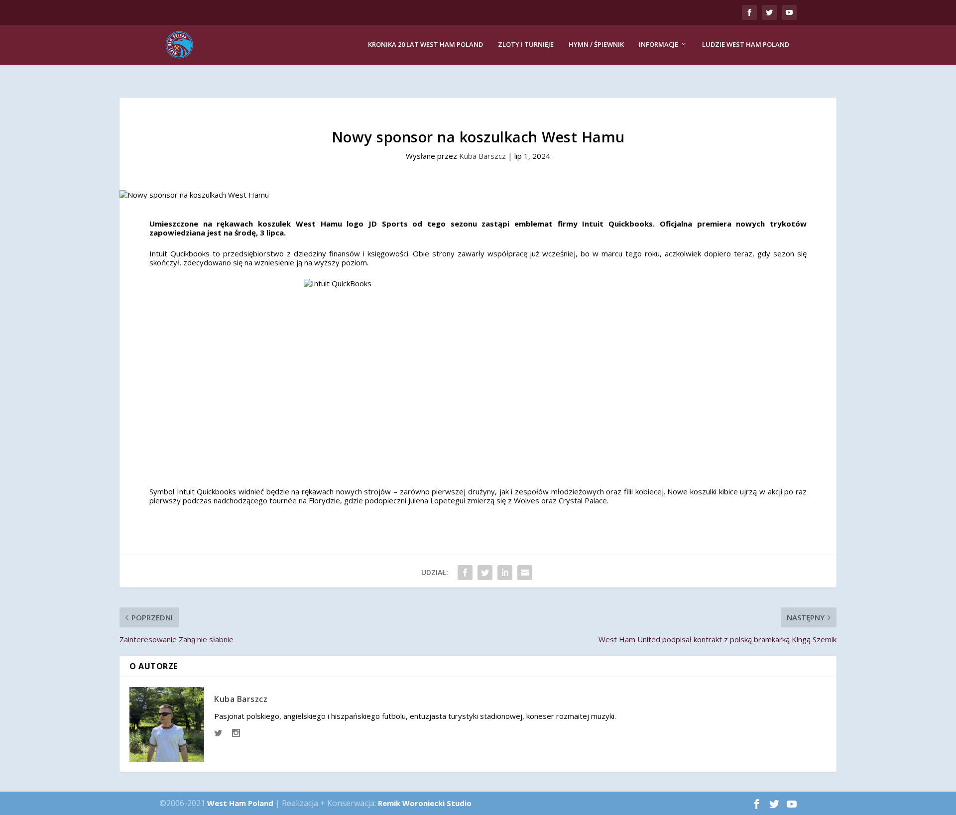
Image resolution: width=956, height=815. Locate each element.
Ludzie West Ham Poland (745, 44)
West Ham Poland (240, 803)
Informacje (658, 44)
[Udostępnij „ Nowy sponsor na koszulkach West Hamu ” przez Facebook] (465, 572)
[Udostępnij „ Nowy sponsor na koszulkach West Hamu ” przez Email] (525, 572)
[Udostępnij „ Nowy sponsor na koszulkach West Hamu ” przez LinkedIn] (505, 572)
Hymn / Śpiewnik (596, 44)
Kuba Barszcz (482, 156)
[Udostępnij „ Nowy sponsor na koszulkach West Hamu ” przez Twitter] (485, 572)
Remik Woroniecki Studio (425, 803)
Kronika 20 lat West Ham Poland (425, 44)
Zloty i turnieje (526, 44)
